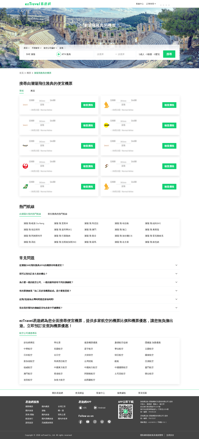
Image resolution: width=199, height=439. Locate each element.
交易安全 (170, 435)
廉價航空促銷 (121, 342)
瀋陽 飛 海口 (121, 229)
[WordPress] (102, 422)
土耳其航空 (120, 373)
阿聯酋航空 (89, 373)
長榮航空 (58, 348)
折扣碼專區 (29, 342)
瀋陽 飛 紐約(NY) (153, 223)
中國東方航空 (60, 367)
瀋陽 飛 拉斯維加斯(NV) (65, 242)
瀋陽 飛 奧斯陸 (152, 229)
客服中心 (140, 4)
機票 (29, 72)
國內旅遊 (45, 414)
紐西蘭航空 (89, 379)
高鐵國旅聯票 (47, 422)
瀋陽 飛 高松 (30, 242)
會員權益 (79, 393)
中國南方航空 (90, 367)
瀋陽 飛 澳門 (90, 229)
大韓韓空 (88, 355)
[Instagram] (95, 422)
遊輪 (43, 410)
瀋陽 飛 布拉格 (122, 223)
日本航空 (28, 355)
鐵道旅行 (29, 418)
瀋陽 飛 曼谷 (90, 235)
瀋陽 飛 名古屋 (122, 242)
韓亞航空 (119, 355)
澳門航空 (28, 373)
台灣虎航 (88, 361)
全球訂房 (62, 406)
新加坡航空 (29, 361)
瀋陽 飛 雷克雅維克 (154, 235)
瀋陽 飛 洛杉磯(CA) (123, 235)
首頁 (21, 72)
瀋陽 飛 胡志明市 (32, 229)
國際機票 (29, 406)
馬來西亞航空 (60, 361)
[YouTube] (88, 422)
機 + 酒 (61, 410)
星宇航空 (88, 348)
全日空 (57, 355)
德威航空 (28, 367)
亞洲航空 (149, 361)
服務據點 (121, 393)
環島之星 (62, 414)
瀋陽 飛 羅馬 (90, 242)
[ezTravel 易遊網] (38, 3)
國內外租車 (62, 418)
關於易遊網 (57, 393)
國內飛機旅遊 (47, 418)
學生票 (57, 342)
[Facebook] (81, 422)
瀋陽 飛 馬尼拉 (91, 223)
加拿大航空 (59, 379)
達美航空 (28, 379)
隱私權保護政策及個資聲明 (151, 435)
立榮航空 (149, 348)
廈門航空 (149, 367)
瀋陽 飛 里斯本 (61, 223)
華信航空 (119, 348)
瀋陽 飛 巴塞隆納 (62, 235)
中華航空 (28, 348)
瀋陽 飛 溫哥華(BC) (63, 229)
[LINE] (109, 422)
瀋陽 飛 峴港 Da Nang (34, 223)
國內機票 (45, 406)
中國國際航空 (121, 367)
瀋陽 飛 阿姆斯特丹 (33, 235)
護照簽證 (29, 422)
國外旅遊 (29, 410)
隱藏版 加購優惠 (153, 342)
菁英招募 (142, 393)
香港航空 (58, 373)
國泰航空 (149, 355)
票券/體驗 (29, 414)
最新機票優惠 (90, 342)
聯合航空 (149, 373)
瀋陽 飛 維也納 (152, 242)
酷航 (117, 361)
